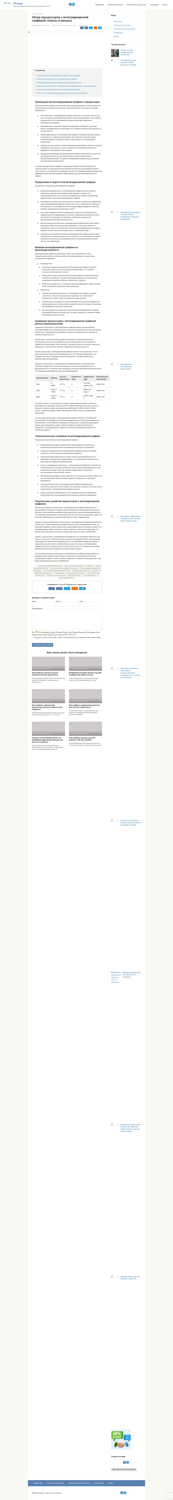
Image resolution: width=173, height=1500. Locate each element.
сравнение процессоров (76, 573)
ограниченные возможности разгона (57, 571)
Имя (34, 601)
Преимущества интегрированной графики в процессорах (58, 75)
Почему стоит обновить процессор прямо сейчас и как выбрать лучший (131, 823)
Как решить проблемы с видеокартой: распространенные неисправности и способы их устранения (130, 673)
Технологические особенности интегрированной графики (58, 90)
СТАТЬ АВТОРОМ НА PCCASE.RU (124, 1469)
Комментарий (37, 609)
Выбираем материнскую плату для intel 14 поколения (132, 975)
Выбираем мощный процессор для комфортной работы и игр (85, 674)
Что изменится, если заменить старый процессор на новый (128, 62)
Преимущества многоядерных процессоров (126, 366)
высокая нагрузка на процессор (51, 566)
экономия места (90, 575)
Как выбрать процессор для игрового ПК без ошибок (82, 739)
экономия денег (74, 575)
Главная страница (37, 13)
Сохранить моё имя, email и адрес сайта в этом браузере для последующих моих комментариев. (67, 637)
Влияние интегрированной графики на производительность (59, 82)
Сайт (81, 601)
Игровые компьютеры (115, 5)
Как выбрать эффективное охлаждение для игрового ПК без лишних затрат (131, 518)
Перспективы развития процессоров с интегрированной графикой (62, 93)
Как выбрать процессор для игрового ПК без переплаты (45, 674)
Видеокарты (99, 5)
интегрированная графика (75, 566)
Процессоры (59, 573)
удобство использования (57, 575)
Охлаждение (154, 5)
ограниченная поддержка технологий (64, 568)
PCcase (18, 3)
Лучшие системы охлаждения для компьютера (127, 52)
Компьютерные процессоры (136, 5)
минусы (90, 566)
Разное (164, 5)
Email (58, 601)
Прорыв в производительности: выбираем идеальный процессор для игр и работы (47, 740)
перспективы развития (81, 571)
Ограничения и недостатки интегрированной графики (57, 79)
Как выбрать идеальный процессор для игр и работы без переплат (47, 707)
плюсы (95, 571)
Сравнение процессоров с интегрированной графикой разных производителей (66, 86)
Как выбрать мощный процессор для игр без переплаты (84, 706)
